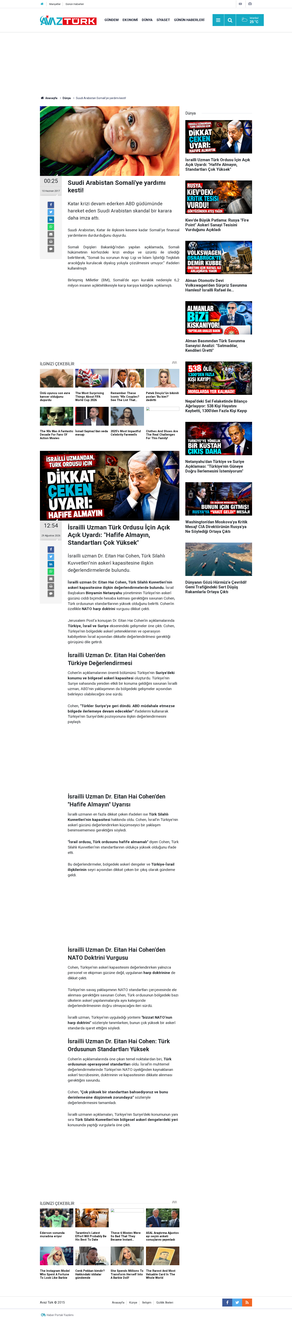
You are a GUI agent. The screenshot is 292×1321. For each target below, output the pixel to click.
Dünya (147, 20)
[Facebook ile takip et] (227, 1303)
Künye (133, 1302)
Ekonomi (130, 20)
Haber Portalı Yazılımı (60, 1315)
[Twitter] (51, 212)
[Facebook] (51, 205)
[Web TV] (240, 4)
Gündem (111, 20)
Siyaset (163, 20)
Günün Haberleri (75, 4)
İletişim (146, 1302)
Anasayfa (118, 1302)
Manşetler (55, 4)
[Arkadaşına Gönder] (51, 234)
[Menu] (218, 20)
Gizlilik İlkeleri (164, 1302)
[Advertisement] (146, 62)
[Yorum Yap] (51, 249)
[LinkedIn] (51, 219)
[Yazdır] (51, 241)
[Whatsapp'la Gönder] (51, 227)
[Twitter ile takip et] (237, 1303)
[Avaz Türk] (68, 20)
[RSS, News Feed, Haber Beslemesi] (247, 1303)
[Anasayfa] (42, 4)
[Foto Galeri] (250, 4)
